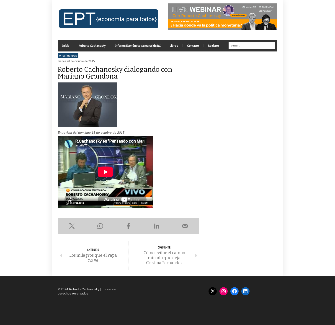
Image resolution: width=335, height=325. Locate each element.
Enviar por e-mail (185, 226)
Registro (213, 45)
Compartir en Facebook (128, 226)
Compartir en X (72, 226)
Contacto (193, 45)
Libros (174, 45)
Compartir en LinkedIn (157, 226)
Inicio (66, 45)
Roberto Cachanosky (92, 45)
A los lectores (68, 55)
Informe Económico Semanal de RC (138, 45)
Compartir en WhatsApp (100, 226)
